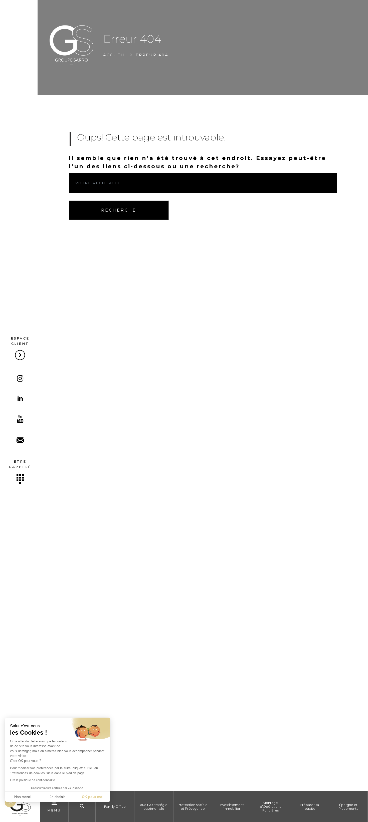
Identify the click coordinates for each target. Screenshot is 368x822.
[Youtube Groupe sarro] (20, 420)
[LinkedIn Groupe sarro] (20, 398)
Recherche (118, 210)
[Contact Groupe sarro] (20, 440)
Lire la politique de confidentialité (32, 780)
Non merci (22, 797)
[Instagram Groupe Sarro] (20, 379)
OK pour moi (92, 797)
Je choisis (57, 797)
